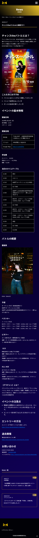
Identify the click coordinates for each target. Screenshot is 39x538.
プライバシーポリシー (8, 530)
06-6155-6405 (12, 452)
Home (3, 17)
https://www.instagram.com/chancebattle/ (24, 454)
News (7, 17)
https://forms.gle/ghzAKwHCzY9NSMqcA (13, 427)
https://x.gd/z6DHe (18, 146)
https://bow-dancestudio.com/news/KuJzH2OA (15, 440)
